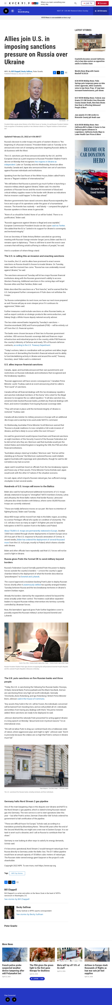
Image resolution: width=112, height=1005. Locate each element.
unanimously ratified (32, 585)
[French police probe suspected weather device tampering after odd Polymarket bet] (14, 955)
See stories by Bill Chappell (16, 899)
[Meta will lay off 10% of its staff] (69, 955)
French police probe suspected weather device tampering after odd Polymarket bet (13, 969)
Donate (103, 3)
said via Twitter (58, 225)
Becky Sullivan (26, 71)
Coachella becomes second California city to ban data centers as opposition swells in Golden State (90, 61)
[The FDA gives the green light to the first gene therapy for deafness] (42, 955)
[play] (6, 11)
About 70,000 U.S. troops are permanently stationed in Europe (30, 531)
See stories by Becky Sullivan (29, 914)
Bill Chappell (15, 71)
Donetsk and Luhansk (30, 576)
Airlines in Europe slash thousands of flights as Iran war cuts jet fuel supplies (96, 969)
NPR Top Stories (17, 873)
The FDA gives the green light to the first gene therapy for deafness (41, 968)
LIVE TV (88, 3)
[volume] (12, 11)
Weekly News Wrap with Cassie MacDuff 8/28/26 (87, 72)
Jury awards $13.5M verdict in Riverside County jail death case (87, 116)
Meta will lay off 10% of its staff (68, 966)
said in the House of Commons (30, 699)
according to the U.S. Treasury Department (32, 345)
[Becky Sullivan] (9, 912)
